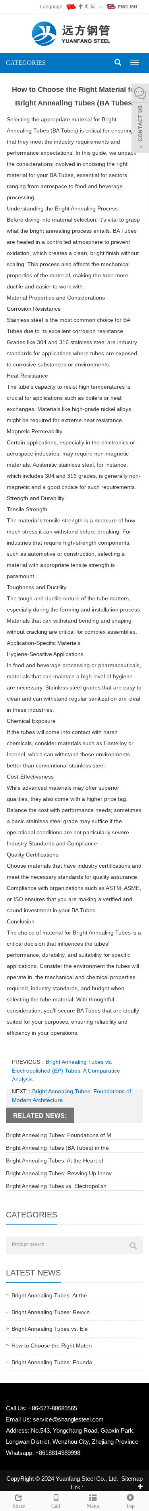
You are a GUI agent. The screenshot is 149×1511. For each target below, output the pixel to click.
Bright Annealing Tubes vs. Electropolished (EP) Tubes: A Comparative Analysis (66, 1071)
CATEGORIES (26, 62)
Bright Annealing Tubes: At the (49, 1295)
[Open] (140, 119)
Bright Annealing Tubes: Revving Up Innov (59, 1173)
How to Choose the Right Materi (52, 1345)
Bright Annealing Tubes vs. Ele (50, 1329)
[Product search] (133, 1245)
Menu (93, 1506)
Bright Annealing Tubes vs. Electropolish (56, 1186)
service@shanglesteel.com (68, 1419)
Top (130, 1506)
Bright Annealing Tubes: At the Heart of (54, 1160)
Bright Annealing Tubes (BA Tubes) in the (57, 1148)
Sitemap (132, 1478)
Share (18, 1506)
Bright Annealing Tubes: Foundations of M (58, 1135)
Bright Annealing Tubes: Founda (52, 1362)
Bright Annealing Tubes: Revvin (51, 1312)
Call (55, 1506)
